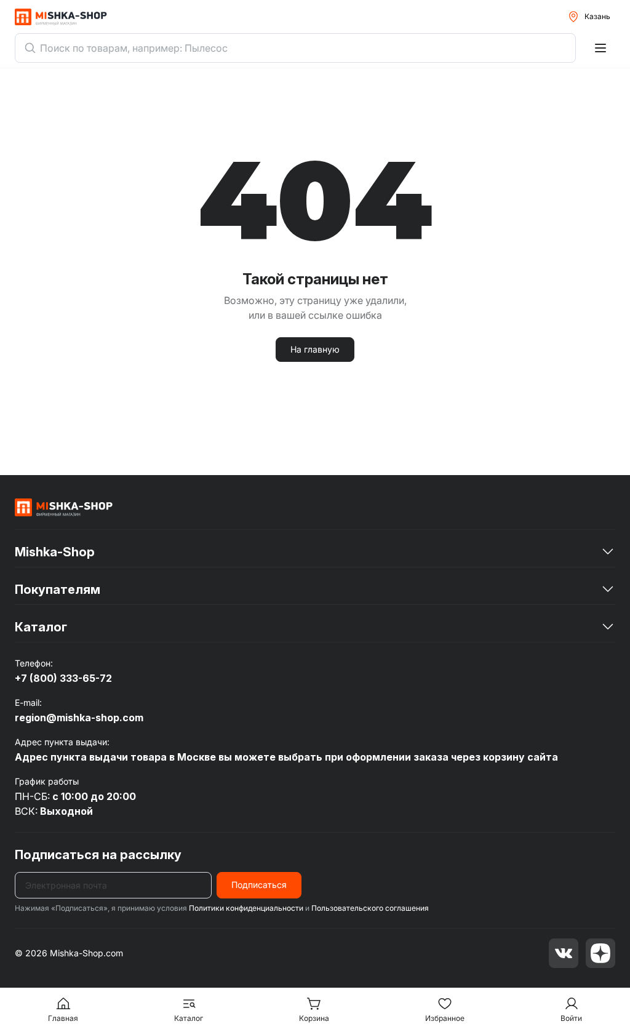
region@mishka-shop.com (79, 717)
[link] (64, 507)
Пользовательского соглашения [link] (370, 908)
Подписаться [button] (259, 884)
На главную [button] (315, 349)
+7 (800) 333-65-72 (63, 678)
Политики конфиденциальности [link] (246, 908)
